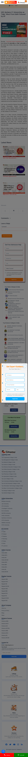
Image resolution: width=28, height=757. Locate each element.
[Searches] (26, 1)
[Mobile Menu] (2, 2)
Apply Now (15, 398)
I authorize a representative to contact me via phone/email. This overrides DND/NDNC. (15, 395)
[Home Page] (21, 2)
